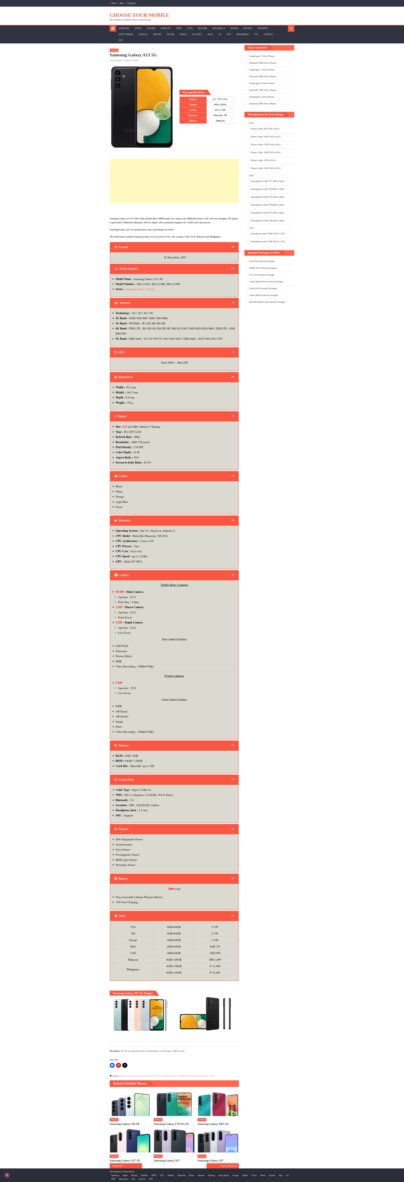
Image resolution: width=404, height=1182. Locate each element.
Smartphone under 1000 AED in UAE (268, 233)
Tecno (170, 34)
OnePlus (166, 28)
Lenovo (268, 34)
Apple (138, 28)
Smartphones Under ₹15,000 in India (267, 181)
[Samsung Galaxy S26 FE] (130, 1103)
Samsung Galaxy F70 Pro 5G (171, 1123)
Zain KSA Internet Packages (261, 261)
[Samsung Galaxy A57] (218, 1140)
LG (219, 34)
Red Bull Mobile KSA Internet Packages (267, 302)
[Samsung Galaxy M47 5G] (218, 1103)
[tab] (174, 247)
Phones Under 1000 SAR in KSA (266, 136)
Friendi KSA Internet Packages (263, 288)
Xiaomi (151, 28)
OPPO (179, 28)
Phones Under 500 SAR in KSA (265, 129)
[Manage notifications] (6, 1175)
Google (143, 34)
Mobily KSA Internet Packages (263, 268)
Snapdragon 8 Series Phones (261, 56)
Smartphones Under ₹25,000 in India (267, 197)
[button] (141, 1014)
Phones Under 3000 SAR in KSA (266, 168)
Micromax (243, 34)
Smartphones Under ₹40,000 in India (267, 221)
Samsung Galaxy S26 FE (125, 1123)
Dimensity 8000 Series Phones (262, 76)
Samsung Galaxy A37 (167, 1160)
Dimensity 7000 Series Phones (262, 90)
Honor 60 (118, 1166)
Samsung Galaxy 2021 (151, 1076)
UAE (251, 228)
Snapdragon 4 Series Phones (261, 97)
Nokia (183, 34)
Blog (121, 3)
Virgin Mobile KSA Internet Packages (266, 281)
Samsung (124, 28)
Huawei (248, 28)
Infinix (157, 34)
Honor (234, 28)
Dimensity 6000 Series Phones (262, 103)
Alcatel (197, 34)
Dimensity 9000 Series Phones (262, 63)
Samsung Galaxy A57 (211, 1160)
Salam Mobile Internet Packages (263, 295)
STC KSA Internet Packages (261, 275)
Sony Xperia (126, 34)
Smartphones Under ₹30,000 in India (267, 205)
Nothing (263, 28)
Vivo (190, 28)
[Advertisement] (174, 181)
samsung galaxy (134, 1076)
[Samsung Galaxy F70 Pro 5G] (174, 1103)
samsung (123, 1076)
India (251, 175)
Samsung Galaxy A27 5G (125, 1160)
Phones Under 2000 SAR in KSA (266, 152)
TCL (256, 34)
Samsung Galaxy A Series (140, 289)
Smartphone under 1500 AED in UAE (268, 241)
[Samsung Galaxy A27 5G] (130, 1140)
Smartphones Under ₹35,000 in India (267, 213)
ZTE (121, 40)
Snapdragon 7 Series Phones (261, 70)
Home (114, 3)
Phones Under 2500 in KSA (263, 160)
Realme (202, 28)
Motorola (219, 28)
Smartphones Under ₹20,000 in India (267, 189)
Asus (210, 34)
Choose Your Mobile (139, 15)
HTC (229, 34)
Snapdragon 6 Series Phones (261, 83)
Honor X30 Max (228, 1166)
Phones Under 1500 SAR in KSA (266, 144)
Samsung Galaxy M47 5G (213, 1123)
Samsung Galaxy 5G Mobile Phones (177, 1076)
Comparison (131, 3)
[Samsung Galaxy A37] (174, 1140)
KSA (251, 123)
